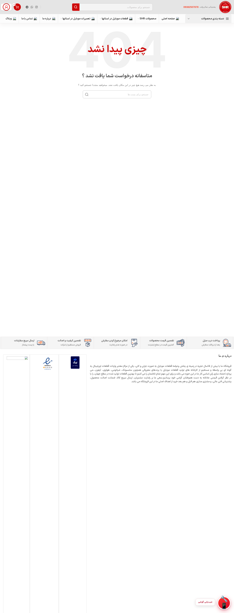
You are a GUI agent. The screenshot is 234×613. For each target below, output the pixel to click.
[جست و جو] (87, 94)
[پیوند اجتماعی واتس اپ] (31, 7)
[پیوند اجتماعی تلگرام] (26, 7)
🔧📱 (224, 603)
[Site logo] (225, 6)
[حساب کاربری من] (6, 7)
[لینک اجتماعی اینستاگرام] (36, 7)
